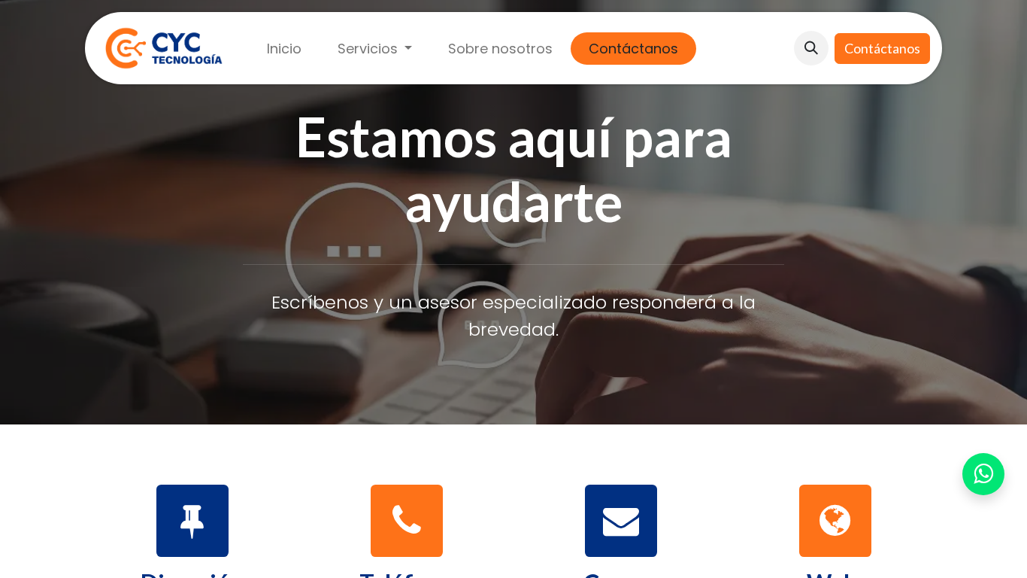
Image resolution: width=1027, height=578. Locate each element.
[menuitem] (284, 48)
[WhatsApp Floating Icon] (983, 474)
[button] (811, 48)
